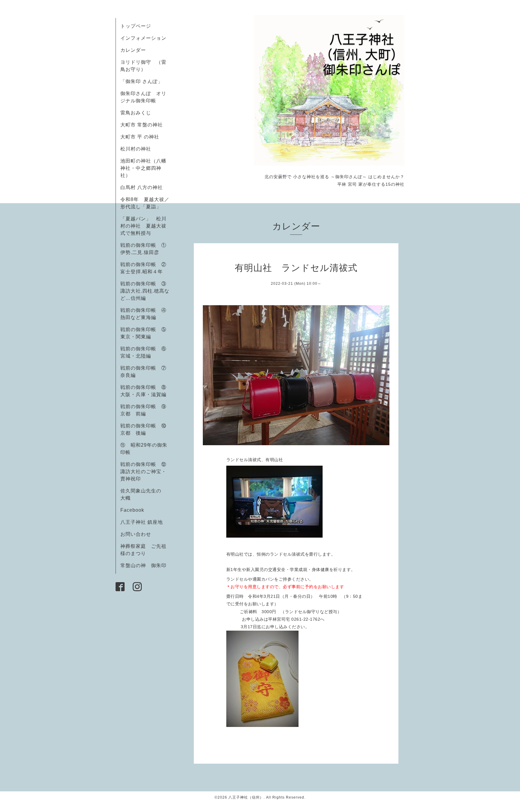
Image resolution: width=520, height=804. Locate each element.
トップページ (135, 26)
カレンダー (133, 50)
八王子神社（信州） (246, 797)
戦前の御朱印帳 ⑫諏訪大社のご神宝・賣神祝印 (143, 471)
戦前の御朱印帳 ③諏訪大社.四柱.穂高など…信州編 (144, 291)
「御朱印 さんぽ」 (141, 81)
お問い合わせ (135, 534)
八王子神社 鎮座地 (141, 522)
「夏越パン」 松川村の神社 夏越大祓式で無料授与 (143, 226)
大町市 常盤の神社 (141, 124)
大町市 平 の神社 (139, 136)
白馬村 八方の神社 (141, 187)
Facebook (134, 510)
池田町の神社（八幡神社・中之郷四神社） (143, 168)
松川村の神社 (135, 148)
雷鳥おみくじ (135, 112)
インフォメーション (143, 38)
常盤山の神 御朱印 (143, 565)
